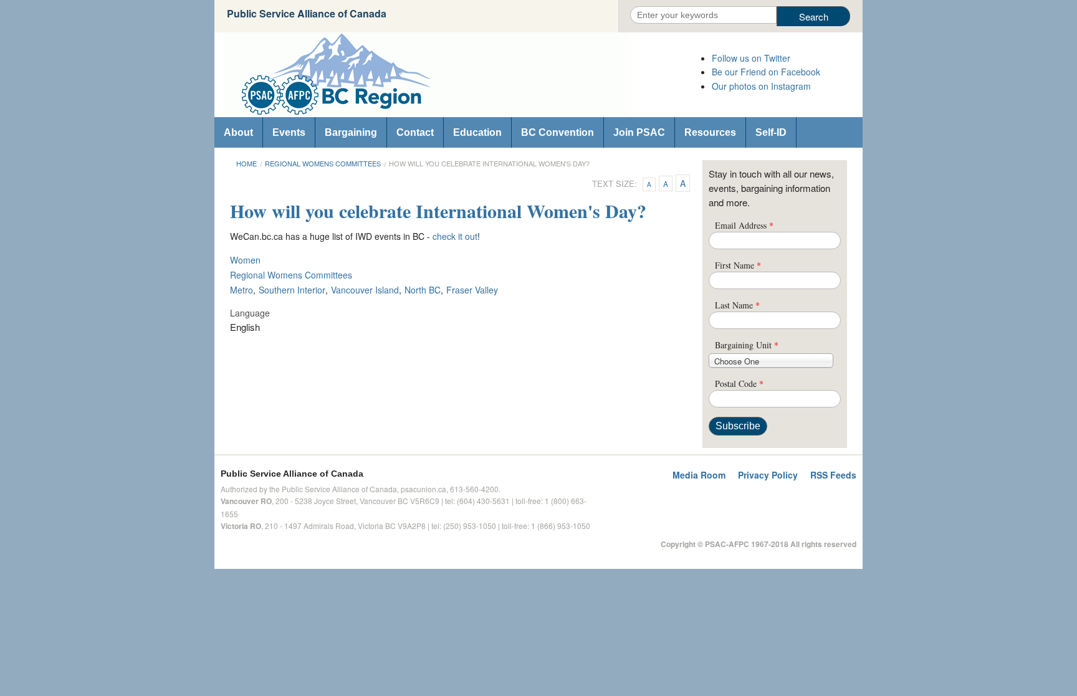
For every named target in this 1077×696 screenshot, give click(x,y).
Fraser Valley (472, 290)
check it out (455, 236)
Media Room (699, 475)
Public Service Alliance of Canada (306, 13)
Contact (415, 132)
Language (250, 313)
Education (477, 132)
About (238, 132)
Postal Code (739, 383)
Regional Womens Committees (323, 163)
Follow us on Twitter (751, 58)
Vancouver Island (365, 290)
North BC (422, 290)
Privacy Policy (768, 475)
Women (245, 260)
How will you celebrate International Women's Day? (489, 163)
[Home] (457, 74)
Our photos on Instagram (761, 86)
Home (246, 163)
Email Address (744, 225)
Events (288, 132)
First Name (738, 265)
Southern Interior (292, 290)
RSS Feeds (833, 475)
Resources (710, 132)
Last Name (737, 305)
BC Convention (557, 132)
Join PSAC (639, 132)
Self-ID (771, 132)
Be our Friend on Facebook (766, 71)
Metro (241, 290)
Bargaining (351, 132)
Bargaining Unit (746, 345)
